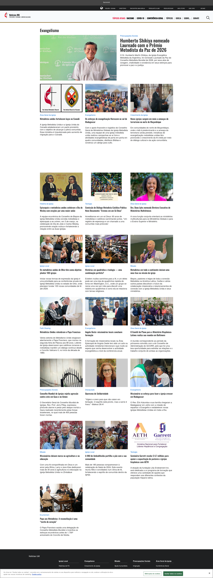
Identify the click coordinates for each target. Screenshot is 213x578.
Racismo (130, 18)
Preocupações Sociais (129, 36)
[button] (208, 17)
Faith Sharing (45, 328)
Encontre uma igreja (137, 8)
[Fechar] (209, 573)
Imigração (136, 566)
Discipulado (90, 390)
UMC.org (192, 8)
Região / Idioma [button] (110, 8)
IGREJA (178, 18)
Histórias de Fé (64, 566)
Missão (133, 266)
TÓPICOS (169, 18)
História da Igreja (46, 204)
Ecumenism (44, 515)
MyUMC (203, 8)
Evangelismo (90, 115)
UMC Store (181, 8)
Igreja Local (44, 266)
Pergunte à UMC (154, 8)
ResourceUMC (168, 8)
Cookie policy (36, 574)
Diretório (122, 8)
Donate (196, 18)
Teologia (88, 204)
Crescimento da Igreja (139, 115)
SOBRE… (187, 18)
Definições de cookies (152, 574)
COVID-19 (140, 18)
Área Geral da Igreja (48, 115)
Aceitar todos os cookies (173, 574)
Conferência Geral (155, 18)
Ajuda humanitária (121, 566)
